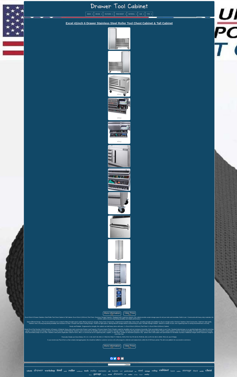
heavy (90, 374)
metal (110, 374)
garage (97, 373)
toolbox (130, 374)
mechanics (102, 371)
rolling (154, 370)
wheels (29, 371)
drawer (38, 370)
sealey (147, 374)
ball (125, 374)
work (65, 371)
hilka (135, 374)
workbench (79, 371)
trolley (93, 370)
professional (128, 371)
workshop (50, 370)
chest (209, 370)
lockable (115, 371)
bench (173, 371)
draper (141, 374)
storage (186, 370)
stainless (179, 371)
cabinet (164, 370)
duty (135, 371)
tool (59, 370)
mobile (202, 371)
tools (86, 371)
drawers (118, 373)
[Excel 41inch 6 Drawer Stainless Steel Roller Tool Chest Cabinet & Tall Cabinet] (119, 38)
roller (72, 370)
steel (140, 370)
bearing (104, 374)
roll (109, 371)
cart (121, 371)
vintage (147, 371)
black (195, 371)
